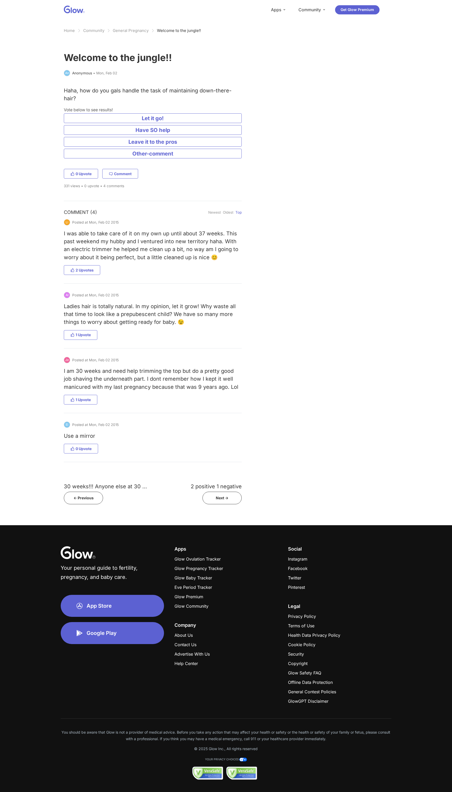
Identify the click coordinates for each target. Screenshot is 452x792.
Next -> (222, 498)
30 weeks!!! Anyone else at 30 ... (105, 486)
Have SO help (152, 130)
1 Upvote (83, 335)
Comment (123, 173)
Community (93, 30)
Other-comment (152, 153)
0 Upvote (84, 173)
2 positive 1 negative (216, 486)
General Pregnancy (131, 30)
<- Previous (84, 498)
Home (69, 30)
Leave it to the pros (152, 142)
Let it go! (153, 118)
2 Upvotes (85, 270)
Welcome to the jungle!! (179, 30)
